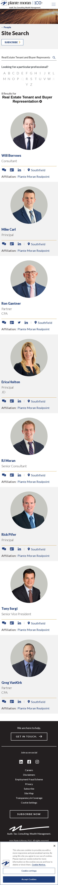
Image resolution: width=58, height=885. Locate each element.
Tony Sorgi (9, 609)
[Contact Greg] (4, 701)
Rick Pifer (8, 534)
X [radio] (54, 79)
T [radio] (36, 79)
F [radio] (27, 73)
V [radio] (45, 79)
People (7, 27)
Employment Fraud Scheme (29, 779)
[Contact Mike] (4, 244)
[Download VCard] (11, 170)
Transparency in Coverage (29, 797)
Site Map (29, 793)
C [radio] (13, 73)
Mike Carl (8, 229)
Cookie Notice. (39, 864)
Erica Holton (10, 382)
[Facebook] (29, 762)
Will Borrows (11, 155)
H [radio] (36, 73)
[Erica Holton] (29, 375)
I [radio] (40, 73)
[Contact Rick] (4, 549)
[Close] (54, 846)
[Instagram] (37, 762)
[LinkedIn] (21, 762)
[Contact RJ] (4, 475)
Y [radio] (27, 84)
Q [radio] (22, 79)
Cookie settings (29, 802)
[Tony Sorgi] (29, 602)
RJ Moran (8, 461)
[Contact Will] (4, 170)
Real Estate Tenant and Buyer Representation (27, 99)
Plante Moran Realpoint (34, 176)
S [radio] (31, 79)
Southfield (38, 170)
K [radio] (49, 73)
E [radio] (22, 73)
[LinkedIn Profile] (19, 170)
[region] (29, 863)
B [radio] (9, 73)
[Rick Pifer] (29, 527)
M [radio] (4, 79)
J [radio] (44, 73)
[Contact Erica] (4, 401)
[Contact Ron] (4, 322)
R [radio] (27, 79)
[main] (29, 442)
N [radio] (9, 79)
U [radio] (40, 79)
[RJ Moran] (29, 454)
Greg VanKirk (11, 683)
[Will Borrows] (29, 148)
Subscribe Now (29, 814)
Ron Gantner (11, 303)
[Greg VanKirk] (29, 676)
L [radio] (53, 73)
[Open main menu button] (53, 4)
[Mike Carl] (29, 222)
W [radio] (49, 79)
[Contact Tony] (4, 623)
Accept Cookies (29, 879)
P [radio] (18, 79)
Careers (29, 770)
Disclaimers (29, 774)
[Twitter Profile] (19, 322)
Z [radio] (31, 84)
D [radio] (18, 73)
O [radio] (13, 79)
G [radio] (31, 73)
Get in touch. (26, 736)
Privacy (29, 784)
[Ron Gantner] (29, 296)
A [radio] (4, 73)
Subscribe (11, 42)
